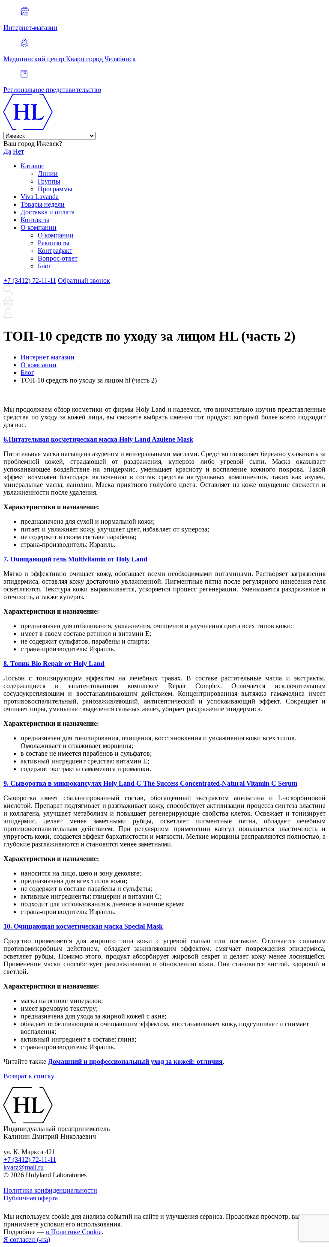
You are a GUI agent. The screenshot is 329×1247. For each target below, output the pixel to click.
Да (7, 151)
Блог (44, 266)
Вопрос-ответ (58, 258)
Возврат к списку (28, 1076)
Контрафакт (55, 250)
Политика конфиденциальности (50, 1190)
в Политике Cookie (74, 1231)
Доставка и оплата (48, 212)
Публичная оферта (30, 1198)
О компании (39, 227)
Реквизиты (53, 242)
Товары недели (43, 204)
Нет (18, 151)
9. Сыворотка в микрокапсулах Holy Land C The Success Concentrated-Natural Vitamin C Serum (150, 783)
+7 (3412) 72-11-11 (29, 280)
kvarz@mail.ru (23, 1167)
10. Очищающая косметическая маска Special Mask (83, 926)
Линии (48, 173)
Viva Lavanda (40, 196)
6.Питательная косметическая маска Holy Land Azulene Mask (98, 439)
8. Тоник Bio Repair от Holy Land (54, 663)
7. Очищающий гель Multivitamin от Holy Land (75, 559)
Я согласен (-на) (26, 1239)
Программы (55, 189)
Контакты (35, 219)
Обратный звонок (84, 280)
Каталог (32, 165)
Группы (49, 181)
